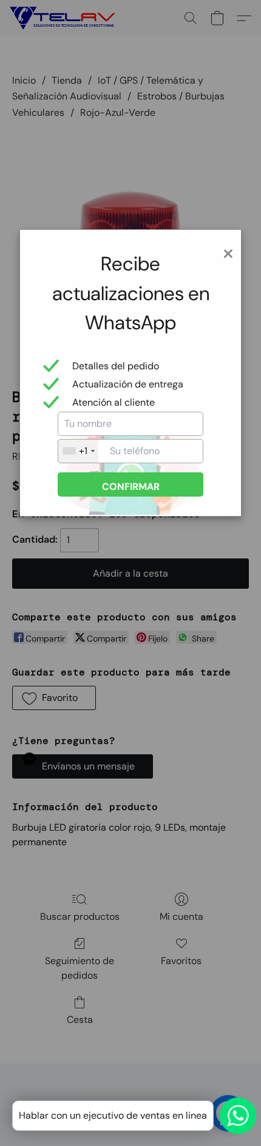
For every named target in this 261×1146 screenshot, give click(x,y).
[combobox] (78, 451)
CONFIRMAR (131, 486)
